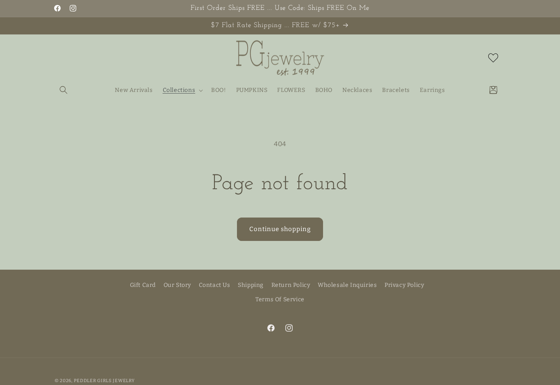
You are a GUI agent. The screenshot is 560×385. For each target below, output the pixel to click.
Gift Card (143, 285)
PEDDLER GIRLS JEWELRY (104, 380)
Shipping (251, 285)
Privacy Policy (404, 285)
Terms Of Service (280, 299)
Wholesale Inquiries (347, 285)
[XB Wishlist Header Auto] (493, 58)
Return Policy (290, 285)
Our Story (177, 285)
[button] (64, 90)
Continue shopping (280, 229)
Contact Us (214, 285)
